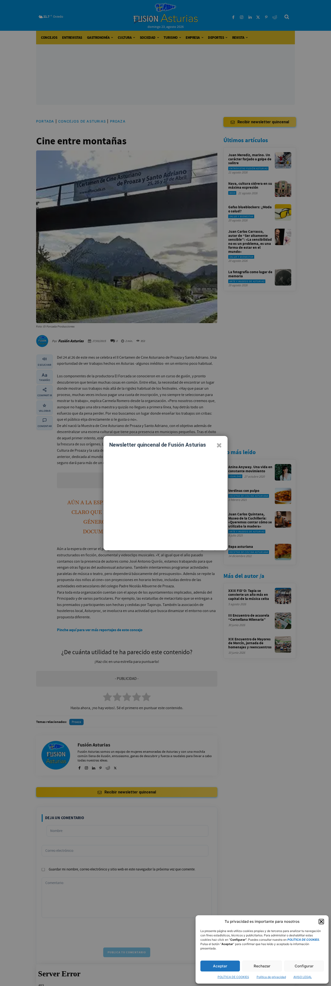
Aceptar (220, 966)
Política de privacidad (271, 977)
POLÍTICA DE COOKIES (233, 977)
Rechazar (262, 966)
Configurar (304, 966)
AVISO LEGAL (302, 977)
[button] (321, 921)
